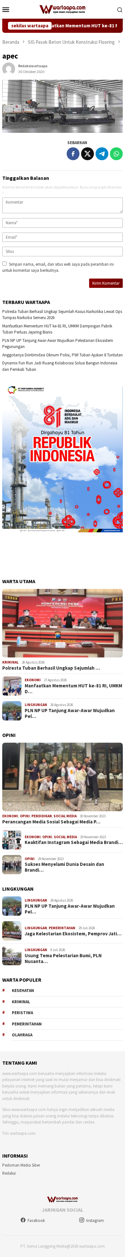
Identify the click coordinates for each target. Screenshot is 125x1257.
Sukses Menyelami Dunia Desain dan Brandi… (64, 867)
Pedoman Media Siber (21, 1165)
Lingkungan (36, 704)
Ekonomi (33, 680)
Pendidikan (41, 816)
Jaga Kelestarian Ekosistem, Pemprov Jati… (73, 934)
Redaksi (9, 1173)
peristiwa (22, 1012)
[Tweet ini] (87, 153)
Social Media (65, 816)
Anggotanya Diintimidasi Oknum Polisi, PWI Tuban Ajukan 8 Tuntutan (62, 355)
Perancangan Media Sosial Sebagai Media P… (51, 822)
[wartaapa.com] (62, 9)
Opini (25, 816)
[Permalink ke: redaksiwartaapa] (8, 68)
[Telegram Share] (102, 153)
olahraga (22, 1035)
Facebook (36, 1220)
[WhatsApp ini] (116, 153)
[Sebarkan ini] (73, 153)
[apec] (62, 106)
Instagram (95, 1220)
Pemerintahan (62, 928)
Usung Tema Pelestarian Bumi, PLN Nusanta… (63, 958)
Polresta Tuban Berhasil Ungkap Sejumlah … (51, 668)
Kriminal (10, 662)
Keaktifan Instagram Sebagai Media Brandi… (74, 842)
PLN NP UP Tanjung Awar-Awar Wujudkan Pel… (70, 713)
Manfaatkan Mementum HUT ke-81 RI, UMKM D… (73, 688)
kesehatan (23, 990)
